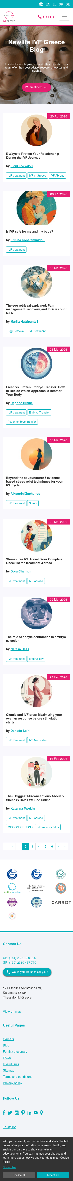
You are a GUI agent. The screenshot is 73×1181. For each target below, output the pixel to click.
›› (65, 846)
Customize (9, 1167)
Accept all (53, 1175)
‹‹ (6, 846)
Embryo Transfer (39, 412)
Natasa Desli (20, 649)
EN (48, 4)
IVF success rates (48, 827)
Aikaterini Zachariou (25, 493)
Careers (8, 1039)
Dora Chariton (21, 571)
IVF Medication (38, 740)
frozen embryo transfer (22, 421)
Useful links (11, 1064)
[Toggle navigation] (64, 17)
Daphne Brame (22, 403)
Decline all (19, 1175)
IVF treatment (36, 87)
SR (61, 4)
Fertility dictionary (15, 1051)
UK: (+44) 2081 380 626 (19, 957)
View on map (12, 1011)
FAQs (7, 1057)
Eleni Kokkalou (22, 166)
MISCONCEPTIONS (20, 827)
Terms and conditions (17, 1076)
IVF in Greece (37, 175)
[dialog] (36, 1159)
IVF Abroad (57, 175)
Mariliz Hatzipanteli (24, 321)
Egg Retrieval (16, 331)
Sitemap (8, 1070)
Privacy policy (12, 1083)
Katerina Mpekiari (23, 808)
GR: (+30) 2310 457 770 (19, 962)
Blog (6, 1045)
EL (55, 4)
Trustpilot (9, 1127)
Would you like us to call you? (27, 972)
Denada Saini (20, 730)
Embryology (36, 659)
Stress (33, 503)
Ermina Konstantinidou (28, 240)
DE (68, 4)
